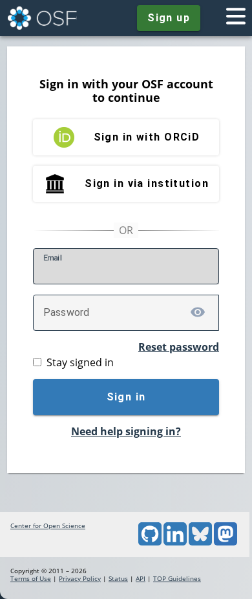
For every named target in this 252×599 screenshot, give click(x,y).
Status (118, 578)
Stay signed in (80, 362)
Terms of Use (30, 578)
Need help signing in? (126, 431)
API (140, 578)
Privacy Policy (80, 578)
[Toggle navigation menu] (236, 18)
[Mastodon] (225, 542)
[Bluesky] (200, 542)
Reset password (178, 347)
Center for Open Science (47, 525)
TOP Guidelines (177, 578)
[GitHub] (150, 542)
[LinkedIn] (175, 542)
